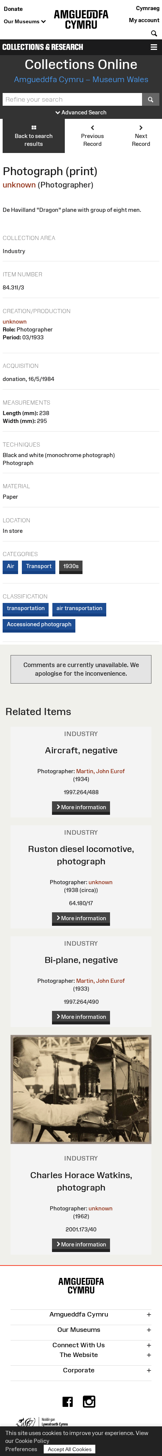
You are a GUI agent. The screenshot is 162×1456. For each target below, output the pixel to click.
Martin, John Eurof (100, 771)
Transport (39, 566)
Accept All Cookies (70, 1449)
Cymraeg (147, 8)
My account (144, 20)
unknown (19, 184)
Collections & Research (42, 47)
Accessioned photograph (39, 624)
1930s (71, 566)
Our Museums (22, 21)
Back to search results (34, 140)
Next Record (141, 140)
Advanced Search (83, 112)
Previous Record (92, 140)
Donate (13, 9)
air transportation (79, 608)
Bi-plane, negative (81, 960)
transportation (26, 608)
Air (10, 566)
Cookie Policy (32, 1441)
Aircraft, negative (81, 750)
